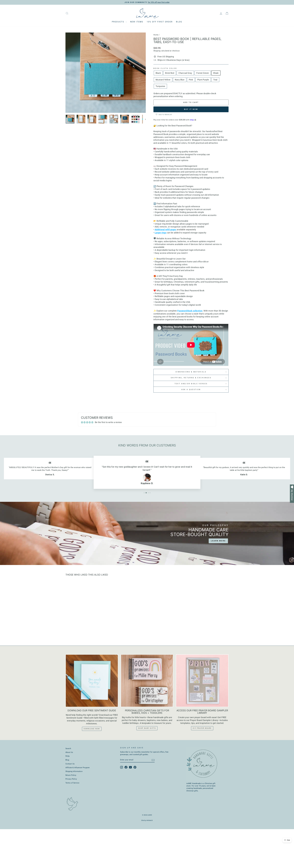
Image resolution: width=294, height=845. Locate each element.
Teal (215, 79)
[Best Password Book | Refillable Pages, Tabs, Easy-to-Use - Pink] (91, 632)
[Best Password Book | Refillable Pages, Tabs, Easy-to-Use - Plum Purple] (94, 632)
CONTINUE (275, 447)
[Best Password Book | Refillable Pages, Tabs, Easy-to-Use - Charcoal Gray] (76, 632)
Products (118, 22)
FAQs (67, 756)
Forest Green (202, 73)
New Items (136, 22)
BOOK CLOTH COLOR (165, 68)
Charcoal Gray (185, 73)
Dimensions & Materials (191, 372)
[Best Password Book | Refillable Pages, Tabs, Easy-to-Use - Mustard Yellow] (85, 632)
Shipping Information (73, 771)
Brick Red (169, 73)
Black (158, 73)
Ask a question (191, 390)
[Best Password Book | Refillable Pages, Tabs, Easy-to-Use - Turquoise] (100, 632)
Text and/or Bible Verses (191, 384)
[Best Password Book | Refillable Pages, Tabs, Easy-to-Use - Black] (69, 632)
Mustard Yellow (163, 79)
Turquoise (160, 86)
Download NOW (92, 729)
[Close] (290, 395)
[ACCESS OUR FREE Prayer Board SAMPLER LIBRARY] (202, 680)
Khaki (216, 73)
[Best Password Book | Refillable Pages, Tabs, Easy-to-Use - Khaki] (82, 632)
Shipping (156, 51)
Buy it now (191, 109)
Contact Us (70, 764)
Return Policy (70, 775)
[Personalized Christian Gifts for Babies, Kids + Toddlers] (147, 680)
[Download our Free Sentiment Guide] (91, 680)
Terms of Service (72, 783)
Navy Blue (179, 79)
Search (68, 748)
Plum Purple (203, 79)
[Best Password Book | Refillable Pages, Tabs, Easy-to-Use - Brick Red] (72, 632)
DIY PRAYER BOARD (202, 728)
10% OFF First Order (160, 22)
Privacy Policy (71, 779)
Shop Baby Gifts (147, 728)
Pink (191, 79)
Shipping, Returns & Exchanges (191, 378)
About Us (69, 752)
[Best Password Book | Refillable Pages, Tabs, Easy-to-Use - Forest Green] (79, 632)
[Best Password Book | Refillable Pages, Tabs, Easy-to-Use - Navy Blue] (88, 632)
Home (155, 35)
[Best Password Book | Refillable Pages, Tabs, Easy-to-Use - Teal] (97, 632)
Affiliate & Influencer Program (77, 768)
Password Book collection (189, 311)
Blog (179, 22)
